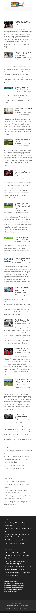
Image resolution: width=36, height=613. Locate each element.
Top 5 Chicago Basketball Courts (23, 109)
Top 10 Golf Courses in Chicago (22, 140)
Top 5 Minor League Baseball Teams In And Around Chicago (22, 288)
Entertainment (19, 295)
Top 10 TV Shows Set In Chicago (14, 481)
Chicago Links (18, 608)
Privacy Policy (24, 605)
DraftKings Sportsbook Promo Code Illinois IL (22, 238)
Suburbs (6, 390)
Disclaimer (8, 608)
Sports (29, 25)
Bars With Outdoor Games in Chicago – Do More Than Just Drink (23, 53)
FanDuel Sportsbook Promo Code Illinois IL (22, 88)
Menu (8, 9)
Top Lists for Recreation (22, 114)
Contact (26, 608)
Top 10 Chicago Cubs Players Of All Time (22, 321)
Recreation (7, 212)
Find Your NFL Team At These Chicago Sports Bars (22, 416)
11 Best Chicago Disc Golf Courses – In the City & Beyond (23, 381)
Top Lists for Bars (20, 178)
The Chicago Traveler (17, 603)
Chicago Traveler (21, 25)
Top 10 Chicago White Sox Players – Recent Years (23, 22)
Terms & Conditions (12, 605)
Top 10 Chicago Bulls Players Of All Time (22, 349)
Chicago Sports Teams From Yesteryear (22, 259)
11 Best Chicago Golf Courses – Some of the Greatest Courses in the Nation (22, 206)
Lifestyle (17, 387)
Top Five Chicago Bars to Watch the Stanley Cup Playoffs (23, 172)
